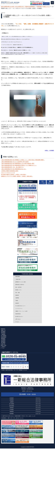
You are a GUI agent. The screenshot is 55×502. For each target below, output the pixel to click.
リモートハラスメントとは (8, 172)
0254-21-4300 (38, 405)
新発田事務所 (3, 337)
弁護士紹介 (3, 343)
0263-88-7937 (38, 409)
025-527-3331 (38, 401)
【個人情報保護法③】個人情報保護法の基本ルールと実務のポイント (19, 165)
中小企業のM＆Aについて (20, 305)
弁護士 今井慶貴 (49, 150)
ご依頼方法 (3, 346)
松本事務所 (3, 339)
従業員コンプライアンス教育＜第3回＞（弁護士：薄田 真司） (17, 176)
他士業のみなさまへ (19, 316)
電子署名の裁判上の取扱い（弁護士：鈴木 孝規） (14, 174)
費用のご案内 (3, 345)
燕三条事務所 (3, 335)
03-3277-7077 (38, 413)
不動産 (16, 300)
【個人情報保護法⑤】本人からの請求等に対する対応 (15, 161)
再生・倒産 (17, 292)
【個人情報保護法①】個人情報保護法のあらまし (13, 169)
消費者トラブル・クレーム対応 (21, 311)
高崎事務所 (3, 341)
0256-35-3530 (38, 403)
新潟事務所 (3, 331)
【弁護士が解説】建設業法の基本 (9, 170)
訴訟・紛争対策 (18, 287)
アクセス (17, 321)
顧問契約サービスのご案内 (20, 281)
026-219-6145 (38, 407)
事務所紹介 (3, 328)
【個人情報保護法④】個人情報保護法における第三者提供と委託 (17, 163)
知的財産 (17, 303)
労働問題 (17, 297)
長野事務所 (3, 338)
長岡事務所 (3, 332)
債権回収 (17, 295)
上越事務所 (3, 334)
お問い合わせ (18, 319)
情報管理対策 (18, 313)
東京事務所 (3, 342)
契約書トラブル (18, 289)
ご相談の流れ (18, 279)
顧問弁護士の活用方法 (19, 284)
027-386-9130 (38, 411)
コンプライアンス (18, 308)
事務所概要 (17, 276)
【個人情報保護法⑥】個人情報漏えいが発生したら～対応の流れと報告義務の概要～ (23, 159)
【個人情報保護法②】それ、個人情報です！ (12, 167)
